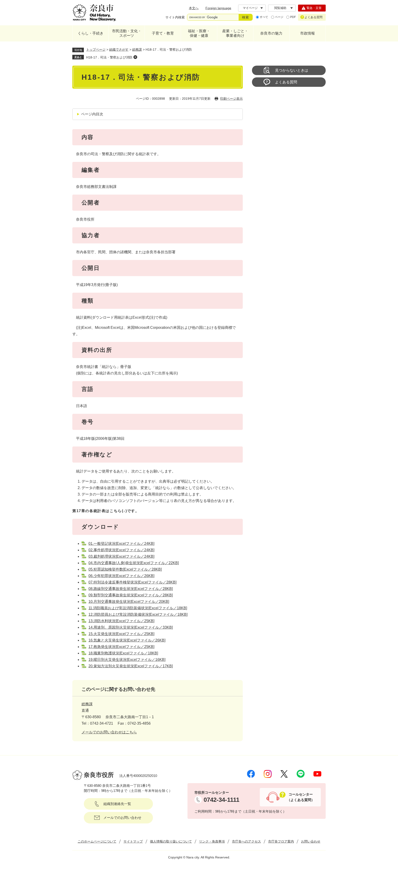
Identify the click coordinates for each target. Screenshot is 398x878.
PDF (293, 17)
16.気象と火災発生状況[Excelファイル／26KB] (126, 640)
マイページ (250, 8)
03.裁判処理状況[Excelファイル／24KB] (121, 556)
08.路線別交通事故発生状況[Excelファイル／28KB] (130, 589)
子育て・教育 (163, 33)
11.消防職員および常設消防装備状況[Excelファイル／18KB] (137, 608)
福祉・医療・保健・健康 (199, 33)
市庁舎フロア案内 (281, 841)
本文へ (194, 8)
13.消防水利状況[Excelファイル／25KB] (121, 621)
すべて (264, 17)
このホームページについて (97, 841)
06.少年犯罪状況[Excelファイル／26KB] (121, 576)
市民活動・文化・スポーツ (126, 33)
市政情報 (307, 33)
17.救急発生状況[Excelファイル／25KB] (121, 647)
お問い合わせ (310, 841)
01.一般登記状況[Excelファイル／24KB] (121, 543)
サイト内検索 (175, 17)
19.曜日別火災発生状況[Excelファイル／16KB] (126, 660)
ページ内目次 (92, 114)
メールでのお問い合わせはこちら (109, 732)
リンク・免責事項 (212, 841)
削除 (135, 57)
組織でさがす (119, 49)
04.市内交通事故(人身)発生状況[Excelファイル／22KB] (133, 563)
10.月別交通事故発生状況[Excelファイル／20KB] (128, 602)
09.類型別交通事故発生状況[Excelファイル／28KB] (130, 595)
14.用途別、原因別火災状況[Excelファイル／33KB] (130, 627)
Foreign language (218, 8)
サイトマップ (133, 841)
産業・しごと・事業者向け (235, 33)
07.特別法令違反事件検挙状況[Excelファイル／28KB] (132, 582)
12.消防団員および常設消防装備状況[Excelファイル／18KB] (137, 614)
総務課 (137, 49)
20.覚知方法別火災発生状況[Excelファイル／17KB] (130, 666)
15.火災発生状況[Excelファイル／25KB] (121, 634)
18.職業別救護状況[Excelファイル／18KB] (123, 653)
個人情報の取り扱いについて (171, 841)
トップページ (95, 49)
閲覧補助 (280, 8)
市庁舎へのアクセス (246, 841)
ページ (279, 17)
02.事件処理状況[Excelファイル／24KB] (121, 550)
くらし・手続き (90, 33)
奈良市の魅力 (271, 33)
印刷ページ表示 (231, 98)
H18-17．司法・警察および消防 (109, 57)
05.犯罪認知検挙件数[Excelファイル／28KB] (125, 569)
